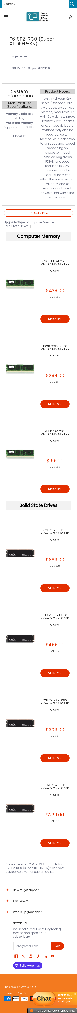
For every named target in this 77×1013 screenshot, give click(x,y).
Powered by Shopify (15, 993)
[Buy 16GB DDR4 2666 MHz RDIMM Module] (20, 369)
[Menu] (6, 16)
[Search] (72, 4)
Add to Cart (55, 588)
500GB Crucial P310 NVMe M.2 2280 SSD (55, 786)
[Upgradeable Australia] (38, 16)
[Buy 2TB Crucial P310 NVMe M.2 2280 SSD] (20, 638)
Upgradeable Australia (16, 987)
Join (57, 946)
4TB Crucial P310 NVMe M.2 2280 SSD (55, 531)
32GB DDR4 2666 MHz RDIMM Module (55, 262)
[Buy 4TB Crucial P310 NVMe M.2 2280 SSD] (20, 553)
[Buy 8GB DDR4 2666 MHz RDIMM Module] (20, 454)
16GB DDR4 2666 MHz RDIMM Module (55, 347)
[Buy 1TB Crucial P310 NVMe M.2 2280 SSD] (20, 723)
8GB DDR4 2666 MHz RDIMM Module (55, 432)
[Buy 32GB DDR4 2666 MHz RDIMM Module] (20, 284)
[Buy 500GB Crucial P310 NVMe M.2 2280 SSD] (20, 808)
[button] (70, 16)
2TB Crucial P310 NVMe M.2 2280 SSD (55, 616)
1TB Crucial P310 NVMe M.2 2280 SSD (55, 702)
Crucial (55, 540)
